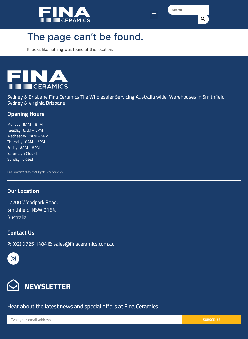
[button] (154, 15)
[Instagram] (13, 258)
